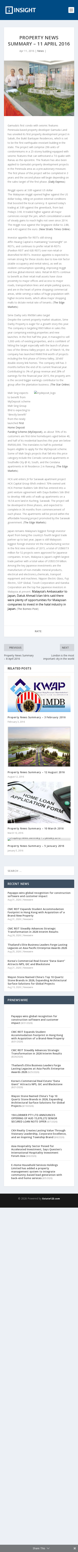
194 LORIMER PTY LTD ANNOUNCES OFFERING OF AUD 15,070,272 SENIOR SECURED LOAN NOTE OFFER (34, 1118)
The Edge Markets (34, 522)
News (40, 51)
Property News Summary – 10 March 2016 (36, 828)
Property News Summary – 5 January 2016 (36, 846)
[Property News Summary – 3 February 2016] (39, 694)
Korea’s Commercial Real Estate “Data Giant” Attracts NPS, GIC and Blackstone (36, 962)
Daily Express (56, 181)
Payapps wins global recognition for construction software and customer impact (39, 894)
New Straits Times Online (54, 229)
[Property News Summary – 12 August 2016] (39, 747)
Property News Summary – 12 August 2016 (36, 772)
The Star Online (60, 384)
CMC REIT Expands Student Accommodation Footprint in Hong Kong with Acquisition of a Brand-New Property (36, 912)
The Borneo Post (27, 609)
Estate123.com (51, 1198)
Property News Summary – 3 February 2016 (37, 717)
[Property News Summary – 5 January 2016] (39, 839)
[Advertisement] (39, 1379)
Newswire (28, 899)
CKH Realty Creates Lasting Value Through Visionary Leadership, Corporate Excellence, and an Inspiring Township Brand (38, 1134)
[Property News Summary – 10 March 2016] (39, 802)
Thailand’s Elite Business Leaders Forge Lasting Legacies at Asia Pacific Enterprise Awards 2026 (37, 946)
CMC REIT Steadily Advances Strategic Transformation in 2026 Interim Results (33, 930)
